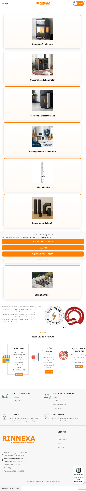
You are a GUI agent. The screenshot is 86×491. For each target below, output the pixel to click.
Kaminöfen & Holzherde (42, 44)
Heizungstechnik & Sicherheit (42, 151)
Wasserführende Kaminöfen (42, 80)
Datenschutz (62, 440)
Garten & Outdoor (42, 295)
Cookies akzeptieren (43, 242)
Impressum (62, 436)
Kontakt (61, 447)
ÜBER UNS (62, 432)
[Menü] (82, 467)
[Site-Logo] (43, 3)
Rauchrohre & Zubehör (42, 223)
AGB (59, 443)
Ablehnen (43, 248)
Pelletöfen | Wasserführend (42, 116)
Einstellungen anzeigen (43, 254)
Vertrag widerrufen (10, 488)
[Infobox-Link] (22, 397)
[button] (46, 315)
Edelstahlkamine (42, 187)
